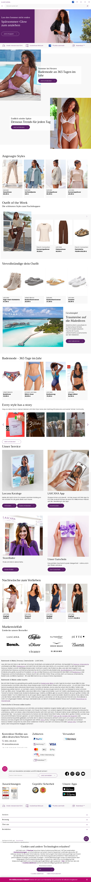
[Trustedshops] (35, 790)
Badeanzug (21, 666)
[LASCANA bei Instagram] (72, 774)
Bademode (45, 683)
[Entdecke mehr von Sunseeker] (56, 637)
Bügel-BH (74, 716)
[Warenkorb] (89, 2)
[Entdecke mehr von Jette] (78, 637)
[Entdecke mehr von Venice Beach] (56, 645)
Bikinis (51, 683)
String (43, 720)
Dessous (76, 664)
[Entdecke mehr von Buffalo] (34, 637)
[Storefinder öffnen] (77, 2)
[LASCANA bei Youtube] (83, 774)
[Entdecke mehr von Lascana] (13, 637)
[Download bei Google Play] (69, 794)
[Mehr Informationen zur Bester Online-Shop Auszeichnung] (5, 793)
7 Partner (29, 850)
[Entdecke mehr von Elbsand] (56, 651)
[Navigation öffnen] (2, 6)
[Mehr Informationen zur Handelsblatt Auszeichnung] (14, 793)
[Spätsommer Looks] (63, 26)
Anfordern (7, 506)
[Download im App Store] (68, 789)
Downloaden (54, 506)
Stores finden (9, 569)
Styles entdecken (25, 506)
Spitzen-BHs (72, 722)
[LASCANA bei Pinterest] (78, 774)
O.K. (40, 869)
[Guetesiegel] (43, 790)
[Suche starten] (87, 6)
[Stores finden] (23, 535)
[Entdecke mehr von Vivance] (34, 651)
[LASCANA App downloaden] (68, 470)
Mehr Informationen (54, 874)
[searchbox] (44, 6)
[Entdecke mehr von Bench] (13, 644)
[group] (15, 424)
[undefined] (86, 178)
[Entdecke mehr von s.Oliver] (34, 644)
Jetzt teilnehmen (74, 341)
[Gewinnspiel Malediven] (33, 327)
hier (63, 861)
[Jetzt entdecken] (20, 75)
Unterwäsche (84, 664)
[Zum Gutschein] (68, 536)
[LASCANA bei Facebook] (67, 774)
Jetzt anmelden (46, 775)
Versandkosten (19, 840)
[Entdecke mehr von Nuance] (78, 644)
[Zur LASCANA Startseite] (6, 2)
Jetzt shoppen (9, 34)
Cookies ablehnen (29, 863)
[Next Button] (88, 424)
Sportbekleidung (66, 670)
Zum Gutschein (55, 569)
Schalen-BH (66, 716)
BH (35, 672)
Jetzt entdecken (46, 81)
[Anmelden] (81, 2)
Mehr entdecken (10, 442)
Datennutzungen (20, 852)
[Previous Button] (3, 424)
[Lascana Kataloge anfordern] (22, 470)
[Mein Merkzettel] (85, 2)
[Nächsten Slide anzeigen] (87, 216)
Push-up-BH (57, 716)
